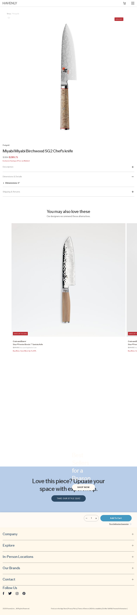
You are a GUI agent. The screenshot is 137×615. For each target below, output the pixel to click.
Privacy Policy (72, 609)
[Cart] (124, 3)
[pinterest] (23, 593)
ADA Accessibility (96, 609)
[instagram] (17, 593)
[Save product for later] (9, 19)
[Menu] (131, 3)
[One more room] (96, 518)
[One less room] (86, 518)
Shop (9, 14)
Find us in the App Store (59, 609)
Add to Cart (116, 518)
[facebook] (3, 593)
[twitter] (10, 593)
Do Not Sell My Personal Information (115, 609)
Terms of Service (83, 609)
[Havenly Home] (10, 3)
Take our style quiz (68, 498)
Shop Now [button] (83, 487)
